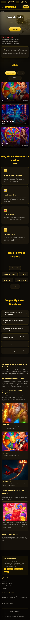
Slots (21, 73)
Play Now (15, 29)
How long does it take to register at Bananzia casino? (12, 313)
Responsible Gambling (7, 585)
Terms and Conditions (7, 583)
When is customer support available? (13, 351)
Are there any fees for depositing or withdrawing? (13, 329)
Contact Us (4, 588)
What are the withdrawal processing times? (13, 321)
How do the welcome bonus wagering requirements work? (13, 336)
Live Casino (10, 73)
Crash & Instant (15, 78)
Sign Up (26, 6)
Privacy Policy (5, 581)
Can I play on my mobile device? (11, 344)
